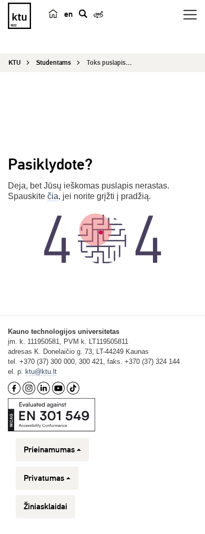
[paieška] (83, 14)
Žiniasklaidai (45, 506)
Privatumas (44, 478)
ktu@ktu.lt (41, 371)
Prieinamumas (49, 449)
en (68, 14)
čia (52, 196)
